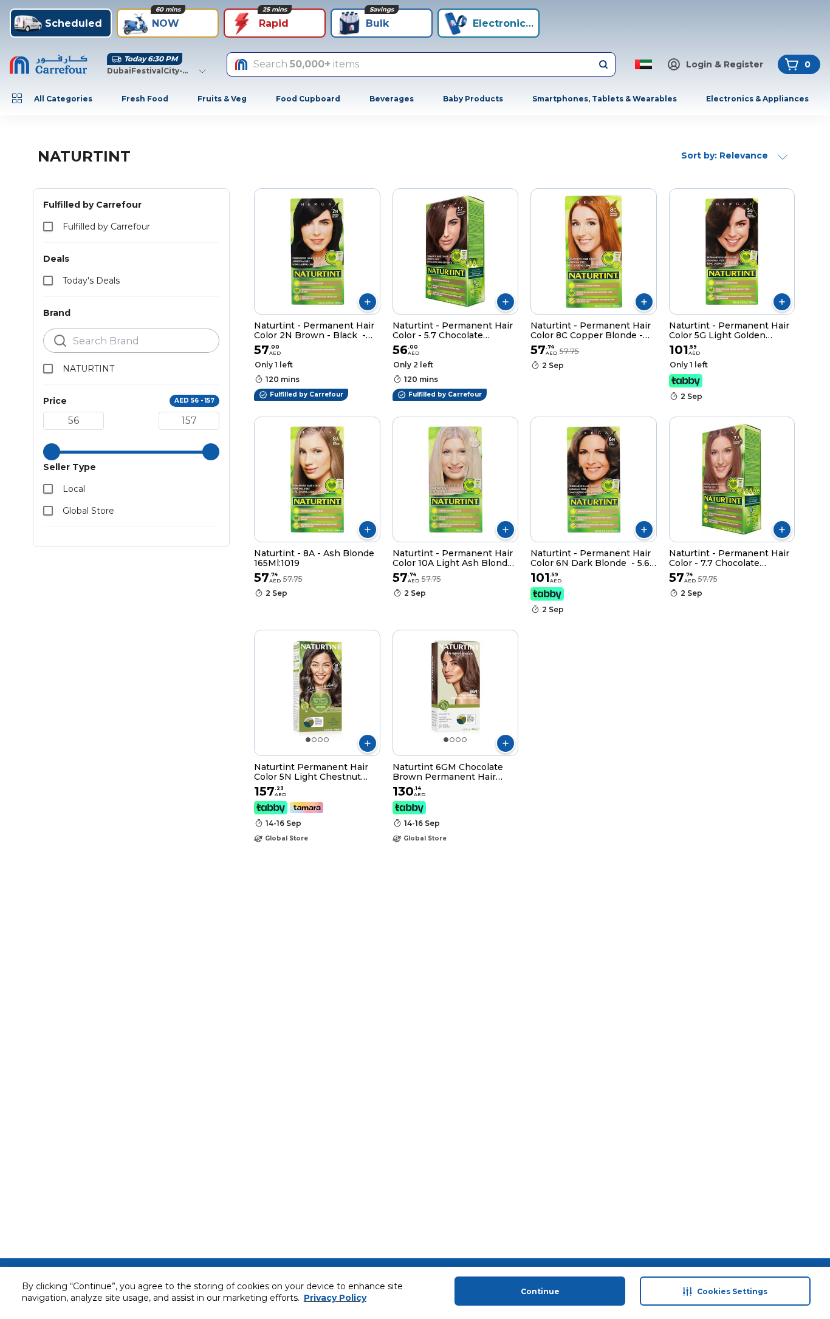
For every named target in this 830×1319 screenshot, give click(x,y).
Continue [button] (540, 1291)
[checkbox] (48, 226)
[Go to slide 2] (314, 739)
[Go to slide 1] (308, 739)
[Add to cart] (367, 302)
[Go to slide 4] (326, 739)
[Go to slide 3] (320, 739)
